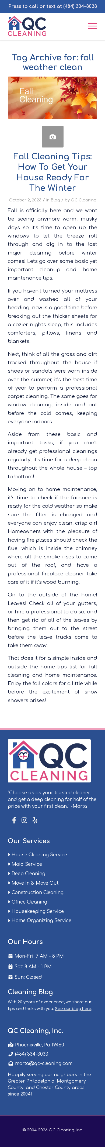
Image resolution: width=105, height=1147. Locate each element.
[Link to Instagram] (24, 820)
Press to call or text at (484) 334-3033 (52, 6)
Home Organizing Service (40, 920)
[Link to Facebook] (14, 820)
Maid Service (26, 864)
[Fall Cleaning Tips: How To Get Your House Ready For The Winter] (53, 136)
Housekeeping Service (37, 911)
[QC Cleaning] (43, 26)
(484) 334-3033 (31, 1054)
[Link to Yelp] (34, 820)
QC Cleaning (83, 200)
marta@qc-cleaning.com (43, 1063)
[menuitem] (89, 25)
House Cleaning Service (38, 854)
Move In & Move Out (34, 883)
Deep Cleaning (27, 873)
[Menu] (89, 25)
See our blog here (73, 1009)
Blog (55, 200)
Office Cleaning (28, 902)
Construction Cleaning (37, 892)
